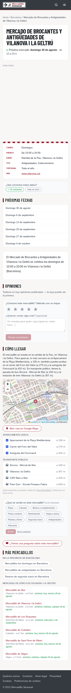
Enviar (11, 531)
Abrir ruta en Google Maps (23, 428)
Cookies (7, 681)
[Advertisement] (35, 103)
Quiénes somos (11, 676)
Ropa (10, 508)
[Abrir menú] (64, 5)
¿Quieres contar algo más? (26, 315)
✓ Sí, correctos (15, 189)
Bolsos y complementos (44, 508)
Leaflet (33, 421)
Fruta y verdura (15, 514)
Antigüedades (55, 519)
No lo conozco (24, 531)
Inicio (5, 17)
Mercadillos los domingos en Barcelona (26, 563)
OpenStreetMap (48, 421)
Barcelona (16, 17)
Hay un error (33, 189)
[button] (7, 384)
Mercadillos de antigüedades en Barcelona (28, 570)
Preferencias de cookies (27, 681)
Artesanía (12, 525)
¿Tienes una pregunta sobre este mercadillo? (34, 543)
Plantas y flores (15, 519)
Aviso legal (41, 676)
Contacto (27, 676)
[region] (35, 401)
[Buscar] (56, 5)
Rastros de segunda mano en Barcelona (27, 576)
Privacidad (55, 676)
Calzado (23, 508)
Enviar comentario (18, 337)
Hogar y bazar (52, 514)
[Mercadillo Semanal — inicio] (14, 5)
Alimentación (34, 514)
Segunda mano (35, 519)
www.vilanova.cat (31, 173)
